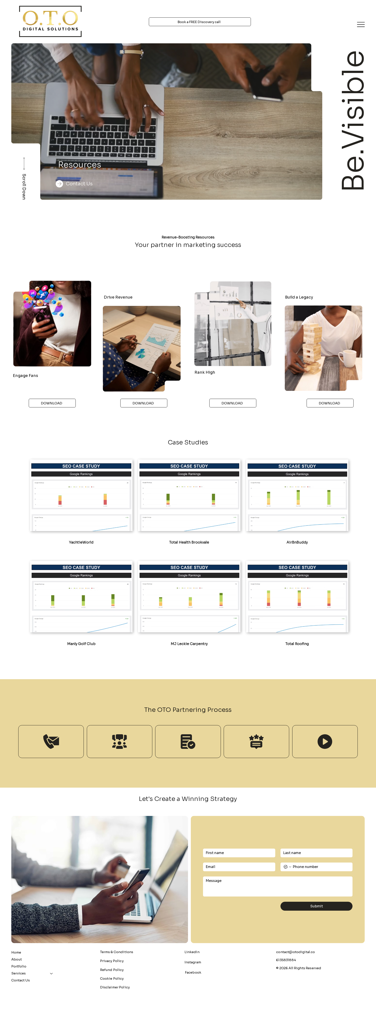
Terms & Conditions (116, 952)
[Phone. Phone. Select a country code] (287, 866)
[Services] (51, 973)
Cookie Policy (112, 978)
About (16, 959)
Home (16, 952)
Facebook (193, 972)
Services (18, 973)
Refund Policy (112, 970)
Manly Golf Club (81, 644)
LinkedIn (192, 952)
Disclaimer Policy (115, 987)
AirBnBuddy (297, 542)
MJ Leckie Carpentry (189, 644)
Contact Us (20, 980)
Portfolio (18, 966)
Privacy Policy (112, 961)
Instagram (193, 962)
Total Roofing (297, 644)
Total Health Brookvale (189, 542)
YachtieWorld (81, 542)
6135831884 (286, 960)
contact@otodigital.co (295, 952)
